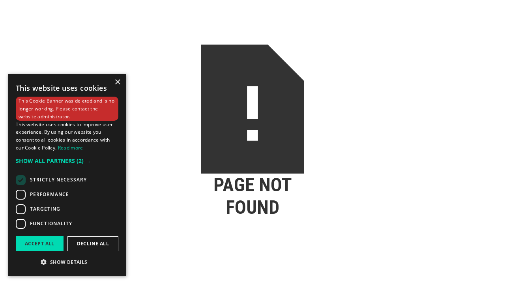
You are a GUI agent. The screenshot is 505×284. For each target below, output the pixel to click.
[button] (67, 161)
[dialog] (67, 175)
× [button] (117, 82)
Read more (70, 147)
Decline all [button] (93, 243)
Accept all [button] (39, 243)
